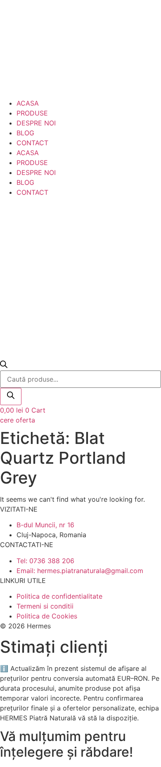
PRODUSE (32, 113)
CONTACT (32, 143)
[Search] (10, 396)
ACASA (28, 103)
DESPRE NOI (36, 123)
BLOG (25, 133)
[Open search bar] (3, 365)
